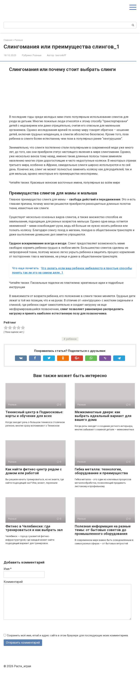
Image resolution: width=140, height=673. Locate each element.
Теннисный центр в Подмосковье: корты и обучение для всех (34, 414)
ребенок (71, 339)
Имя (7, 569)
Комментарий (13, 581)
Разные (37, 55)
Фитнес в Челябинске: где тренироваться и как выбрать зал (34, 528)
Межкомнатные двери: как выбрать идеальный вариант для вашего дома (103, 416)
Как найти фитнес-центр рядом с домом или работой (33, 471)
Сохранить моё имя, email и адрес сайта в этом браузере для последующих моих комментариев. (68, 635)
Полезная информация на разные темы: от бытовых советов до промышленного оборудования (103, 530)
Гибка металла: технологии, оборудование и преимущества (101, 471)
